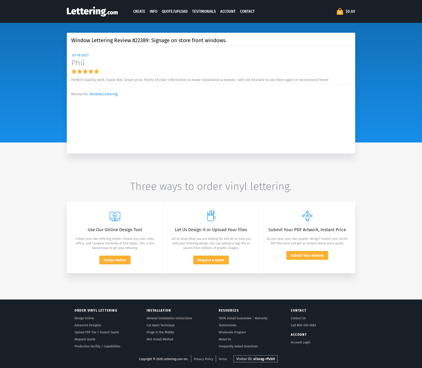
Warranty (261, 318)
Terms (223, 359)
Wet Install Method (160, 339)
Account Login (300, 342)
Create (139, 11)
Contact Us (298, 318)
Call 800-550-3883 (303, 325)
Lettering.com (92, 11)
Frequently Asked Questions (238, 346)
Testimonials (204, 11)
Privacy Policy (203, 359)
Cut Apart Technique (161, 325)
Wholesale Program (232, 332)
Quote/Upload (175, 11)
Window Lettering (104, 94)
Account (228, 11)
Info (153, 11)
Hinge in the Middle (160, 332)
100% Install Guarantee (235, 318)
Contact (247, 11)
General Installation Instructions (169, 318)
